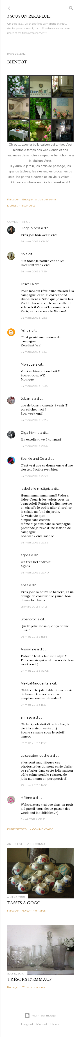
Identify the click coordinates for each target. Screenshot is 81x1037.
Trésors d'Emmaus (29, 979)
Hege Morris (30, 228)
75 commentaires (33, 987)
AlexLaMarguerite (35, 683)
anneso (26, 717)
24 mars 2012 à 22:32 (34, 542)
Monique (28, 364)
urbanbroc (29, 619)
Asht (24, 330)
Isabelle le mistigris (35, 489)
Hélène (26, 798)
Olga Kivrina (30, 433)
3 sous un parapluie (28, 16)
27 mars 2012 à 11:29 (34, 704)
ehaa (24, 585)
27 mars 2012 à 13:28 (34, 743)
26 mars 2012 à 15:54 (34, 636)
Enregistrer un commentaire (30, 829)
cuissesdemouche (35, 756)
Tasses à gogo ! (24, 903)
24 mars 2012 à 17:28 (34, 420)
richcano (54, 1024)
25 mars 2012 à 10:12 (34, 606)
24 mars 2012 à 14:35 (34, 385)
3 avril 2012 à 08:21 (33, 819)
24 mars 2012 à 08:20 (35, 241)
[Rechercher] (71, 7)
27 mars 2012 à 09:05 (35, 670)
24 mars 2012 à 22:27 (34, 476)
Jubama (27, 399)
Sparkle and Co (32, 459)
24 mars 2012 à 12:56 (34, 317)
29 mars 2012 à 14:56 (34, 785)
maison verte (26, 205)
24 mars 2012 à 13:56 (34, 351)
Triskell (26, 284)
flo (23, 254)
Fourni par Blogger (44, 1015)
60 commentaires (33, 910)
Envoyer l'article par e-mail (39, 199)
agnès (25, 555)
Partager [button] (13, 199)
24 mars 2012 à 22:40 (35, 572)
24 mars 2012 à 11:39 (34, 271)
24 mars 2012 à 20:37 (35, 446)
